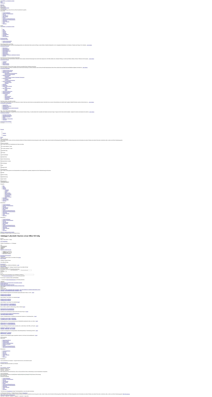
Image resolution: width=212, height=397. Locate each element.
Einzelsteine (7, 76)
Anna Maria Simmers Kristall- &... (6, 314)
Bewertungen (8, 255)
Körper (4, 186)
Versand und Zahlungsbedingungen (9, 18)
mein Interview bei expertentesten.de (7, 309)
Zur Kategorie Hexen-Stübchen (5, 121)
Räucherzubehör (5, 53)
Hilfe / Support (5, 16)
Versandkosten (9, 391)
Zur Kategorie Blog (3, 38)
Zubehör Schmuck (6, 64)
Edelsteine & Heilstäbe (7, 75)
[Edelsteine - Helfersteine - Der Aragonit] (7, 327)
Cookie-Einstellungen (6, 12)
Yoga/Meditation (5, 198)
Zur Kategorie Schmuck (4, 59)
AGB (4, 22)
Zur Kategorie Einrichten (4, 112)
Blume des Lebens (6, 72)
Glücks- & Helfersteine (7, 81)
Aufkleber (6, 79)
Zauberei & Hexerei (6, 93)
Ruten (6, 87)
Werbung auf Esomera (6, 344)
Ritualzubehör (7, 97)
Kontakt (4, 17)
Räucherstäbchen (6, 49)
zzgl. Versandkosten (3, 241)
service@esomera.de (4, 362)
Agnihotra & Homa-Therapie (8, 70)
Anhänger (4, 62)
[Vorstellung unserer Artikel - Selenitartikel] (8, 318)
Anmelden (7, 7)
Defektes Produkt (6, 341)
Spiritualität (5, 197)
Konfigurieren (12, 395)
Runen (6, 90)
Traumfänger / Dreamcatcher (8, 118)
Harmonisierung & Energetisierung (11, 73)
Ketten (6, 191)
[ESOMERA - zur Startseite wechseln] (7, 0)
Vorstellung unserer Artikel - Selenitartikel (8, 319)
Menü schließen (3, 6)
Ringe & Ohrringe (6, 63)
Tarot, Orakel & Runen (7, 88)
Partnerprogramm (6, 342)
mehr (20, 257)
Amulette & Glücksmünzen (7, 71)
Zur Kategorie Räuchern (4, 46)
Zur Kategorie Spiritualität (5, 68)
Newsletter (4, 351)
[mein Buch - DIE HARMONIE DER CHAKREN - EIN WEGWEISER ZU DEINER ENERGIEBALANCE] (20, 289)
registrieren (4, 8)
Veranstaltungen (5, 15)
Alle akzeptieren (7, 395)
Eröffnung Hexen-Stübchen (5, 295)
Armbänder (5, 61)
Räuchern (4, 187)
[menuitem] (106, 1)
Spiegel (4, 117)
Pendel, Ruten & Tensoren (7, 86)
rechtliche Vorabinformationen (8, 13)
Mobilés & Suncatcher (6, 116)
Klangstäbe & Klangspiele (7, 115)
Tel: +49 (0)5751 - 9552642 (5, 367)
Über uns (4, 14)
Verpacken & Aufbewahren (7, 91)
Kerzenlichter (5, 85)
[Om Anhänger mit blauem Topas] (6, 285)
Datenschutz (5, 20)
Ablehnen (2, 395)
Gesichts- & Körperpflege (7, 41)
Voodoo (6, 94)
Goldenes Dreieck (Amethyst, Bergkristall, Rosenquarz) (14, 77)
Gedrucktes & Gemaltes (7, 78)
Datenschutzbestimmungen (8, 275)
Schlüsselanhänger (8, 194)
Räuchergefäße (5, 51)
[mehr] (33, 292)
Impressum (4, 23)
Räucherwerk (5, 52)
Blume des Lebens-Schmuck (10, 74)
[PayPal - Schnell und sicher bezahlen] (7, 232)
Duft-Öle (4, 55)
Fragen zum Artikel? (4, 249)
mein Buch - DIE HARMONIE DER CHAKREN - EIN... (11, 290)
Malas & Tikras (7, 192)
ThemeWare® (25, 393)
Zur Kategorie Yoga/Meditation (5, 103)
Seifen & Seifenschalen (7, 42)
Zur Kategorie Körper (4, 39)
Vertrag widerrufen (6, 21)
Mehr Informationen (126, 394)
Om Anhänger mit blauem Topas (18, 285)
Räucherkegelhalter (6, 48)
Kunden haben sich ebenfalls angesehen (15, 282)
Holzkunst (4, 84)
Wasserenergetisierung (6, 92)
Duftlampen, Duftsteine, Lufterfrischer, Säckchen (11, 54)
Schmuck (4, 188)
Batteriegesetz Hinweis (7, 340)
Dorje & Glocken (8, 96)
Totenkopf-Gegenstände (9, 98)
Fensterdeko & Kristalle (7, 114)
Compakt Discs (5, 105)
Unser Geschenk (5, 199)
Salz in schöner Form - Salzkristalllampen (8, 304)
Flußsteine (6, 83)
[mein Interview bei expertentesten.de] (7, 308)
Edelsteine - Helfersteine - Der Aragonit (7, 328)
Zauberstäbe (7, 99)
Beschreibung (2, 255)
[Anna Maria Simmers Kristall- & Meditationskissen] (9, 313)
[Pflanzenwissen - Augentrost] (5, 332)
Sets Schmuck (7, 195)
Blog (3, 185)
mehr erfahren (89, 45)
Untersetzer (5, 119)
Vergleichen (3, 247)
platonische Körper (8, 82)
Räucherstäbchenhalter (7, 50)
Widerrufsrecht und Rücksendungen (9, 19)
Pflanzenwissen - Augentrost (5, 333)
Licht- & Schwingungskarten (10, 80)
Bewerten (9, 249)
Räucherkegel (5, 47)
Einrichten (4, 200)
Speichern (2, 281)
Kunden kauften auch (4, 282)
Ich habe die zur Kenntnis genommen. (13, 279)
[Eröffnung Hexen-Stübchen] (5, 294)
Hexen (6, 95)
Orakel (6, 89)
